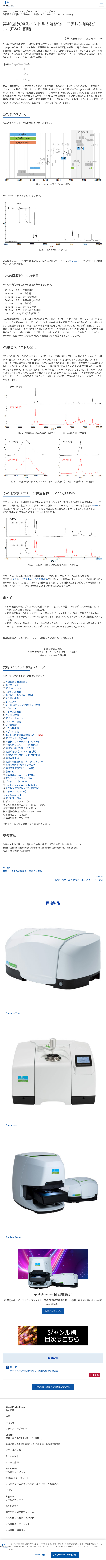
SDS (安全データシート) (17, 1478)
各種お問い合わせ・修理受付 (20, 1518)
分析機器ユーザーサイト (18, 1524)
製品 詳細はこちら (53, 1311)
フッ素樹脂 (11, 725)
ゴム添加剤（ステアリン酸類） (21, 775)
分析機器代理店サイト (17, 1530)
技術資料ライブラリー (17, 1472)
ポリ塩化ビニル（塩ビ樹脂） (20, 695)
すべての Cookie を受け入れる (65, 1555)
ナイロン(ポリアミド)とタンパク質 (23, 705)
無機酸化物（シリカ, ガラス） (20, 748)
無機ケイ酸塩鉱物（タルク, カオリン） (25, 761)
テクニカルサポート (45, 11)
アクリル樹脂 (12, 698)
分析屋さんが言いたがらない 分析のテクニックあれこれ (31, 14)
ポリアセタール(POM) (16, 738)
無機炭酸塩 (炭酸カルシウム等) (21, 765)
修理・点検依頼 (13, 1450)
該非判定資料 (12, 1506)
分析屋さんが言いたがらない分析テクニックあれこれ (32, 1484)
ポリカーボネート (14, 718)
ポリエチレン (76, 260)
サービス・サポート (22, 11)
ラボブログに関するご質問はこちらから (52, 1387)
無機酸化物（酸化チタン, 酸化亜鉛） (24, 755)
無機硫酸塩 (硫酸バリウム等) (20, 768)
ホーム (6, 11)
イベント (10, 1490)
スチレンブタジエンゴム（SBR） (22, 785)
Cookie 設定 (40, 1555)
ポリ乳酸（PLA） (14, 798)
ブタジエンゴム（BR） (17, 781)
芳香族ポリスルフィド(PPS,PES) (22, 745)
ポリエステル (12, 701)
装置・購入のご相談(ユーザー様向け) (24, 1438)
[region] (53, 1550)
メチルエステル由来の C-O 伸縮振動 (30, 579)
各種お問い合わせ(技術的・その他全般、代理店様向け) (33, 1444)
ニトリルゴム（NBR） (16, 791)
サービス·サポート (15, 1499)
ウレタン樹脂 (12, 715)
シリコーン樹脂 (13, 721)
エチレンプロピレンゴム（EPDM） (23, 788)
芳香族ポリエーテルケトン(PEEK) (22, 741)
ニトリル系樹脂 (13, 711)
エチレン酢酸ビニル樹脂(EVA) (20, 735)
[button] (101, 4)
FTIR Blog (68, 14)
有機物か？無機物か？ (17, 681)
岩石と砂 (10, 771)
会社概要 (10, 1410)
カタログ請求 (12, 1456)
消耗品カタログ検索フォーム (20, 1512)
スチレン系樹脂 (13, 691)
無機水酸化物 (12, 758)
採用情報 (10, 1422)
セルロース (11, 708)
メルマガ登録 (12, 1462)
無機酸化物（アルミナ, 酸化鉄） (21, 751)
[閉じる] (102, 1544)
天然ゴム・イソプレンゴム (19, 778)
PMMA (95, 505)
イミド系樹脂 (12, 728)
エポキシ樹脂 (12, 731)
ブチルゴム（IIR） (15, 795)
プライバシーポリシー (17, 1428)
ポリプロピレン (13, 688)
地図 (8, 1416)
